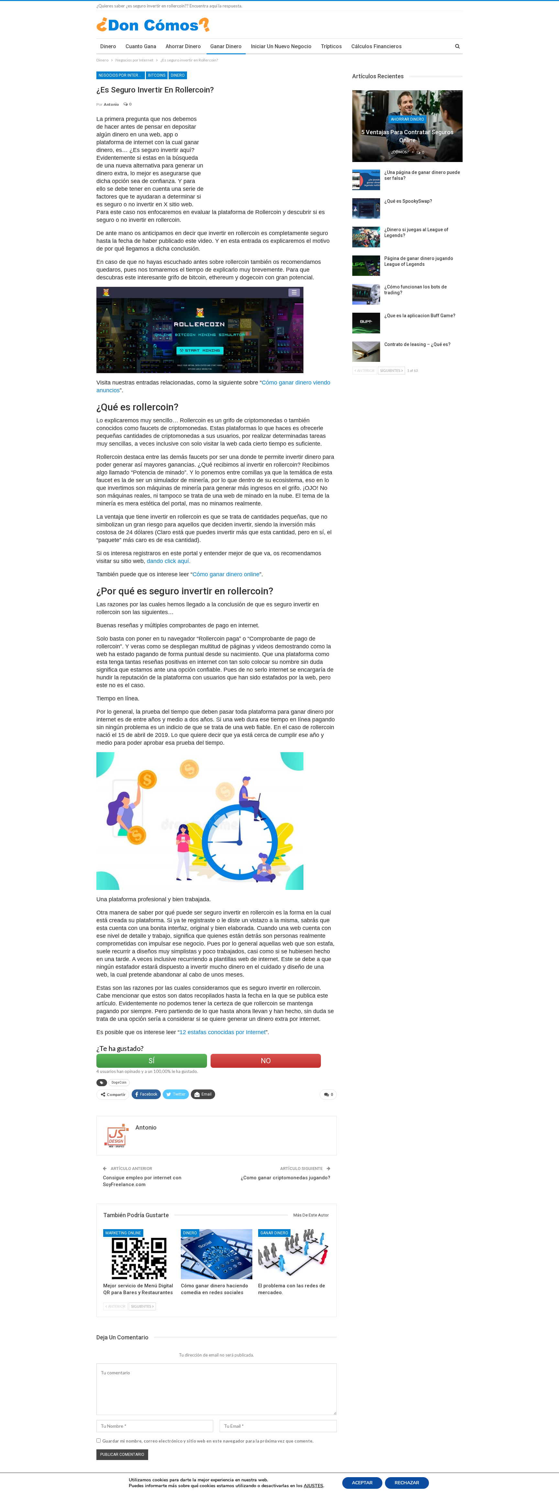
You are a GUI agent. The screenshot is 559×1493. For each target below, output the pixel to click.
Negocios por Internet (122, 75)
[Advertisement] (273, 160)
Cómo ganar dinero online (225, 574)
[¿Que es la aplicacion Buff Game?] (366, 323)
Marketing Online (123, 1233)
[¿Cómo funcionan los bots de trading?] (366, 294)
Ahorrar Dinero (183, 46)
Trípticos (331, 46)
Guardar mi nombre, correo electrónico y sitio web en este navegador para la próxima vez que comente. (207, 1441)
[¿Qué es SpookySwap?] (366, 208)
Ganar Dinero (226, 46)
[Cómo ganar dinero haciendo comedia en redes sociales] (217, 1254)
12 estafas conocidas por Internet (223, 1032)
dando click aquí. (169, 561)
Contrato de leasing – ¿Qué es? (417, 344)
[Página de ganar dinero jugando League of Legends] (366, 265)
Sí (151, 1061)
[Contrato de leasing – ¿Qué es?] (366, 351)
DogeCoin (119, 1082)
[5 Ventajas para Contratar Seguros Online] (407, 126)
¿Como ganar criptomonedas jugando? (285, 1178)
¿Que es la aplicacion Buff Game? (419, 315)
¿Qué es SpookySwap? (408, 201)
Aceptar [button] (362, 1483)
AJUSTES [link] (313, 1486)
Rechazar (407, 1483)
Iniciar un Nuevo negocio (281, 46)
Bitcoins (156, 75)
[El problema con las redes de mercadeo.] (294, 1254)
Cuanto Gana (141, 46)
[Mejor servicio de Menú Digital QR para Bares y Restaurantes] (139, 1254)
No (266, 1061)
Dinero (108, 46)
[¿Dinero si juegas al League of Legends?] (366, 237)
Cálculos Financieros (376, 46)
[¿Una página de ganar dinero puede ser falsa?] (366, 179)
